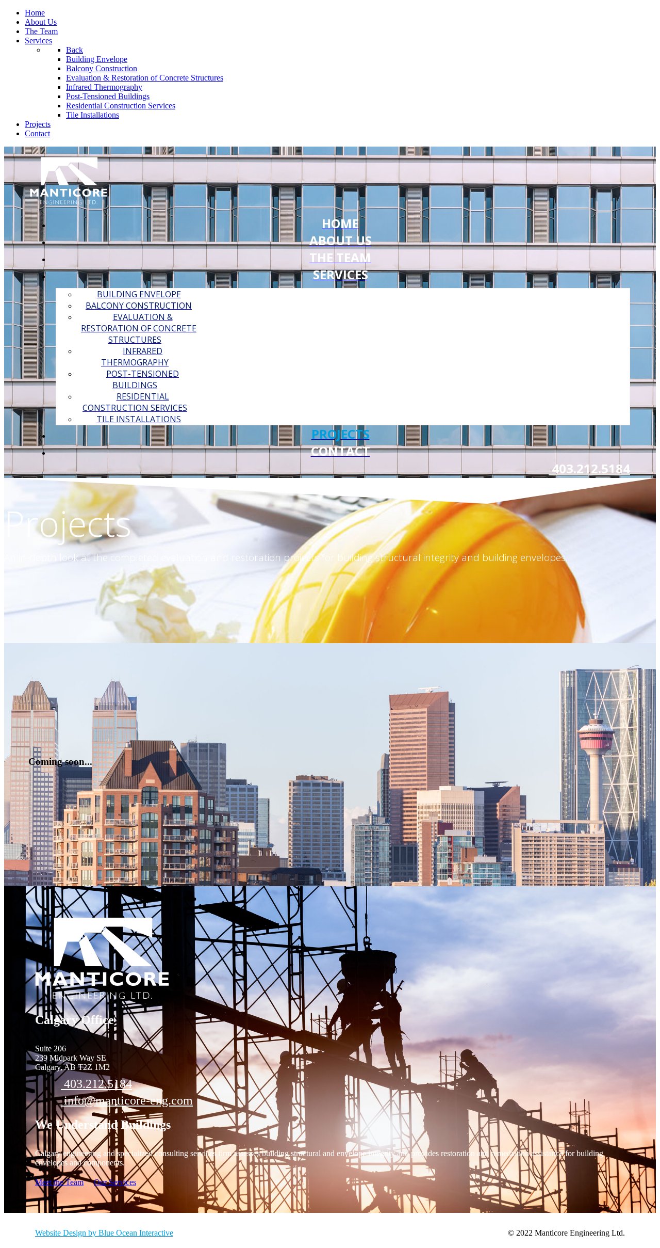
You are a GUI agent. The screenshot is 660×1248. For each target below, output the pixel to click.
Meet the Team (59, 1182)
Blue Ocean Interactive (135, 1232)
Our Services (115, 1182)
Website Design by (66, 1232)
